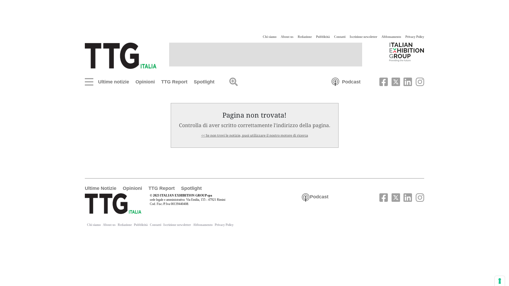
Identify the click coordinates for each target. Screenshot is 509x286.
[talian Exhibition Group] (406, 52)
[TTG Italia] (120, 55)
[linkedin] (407, 81)
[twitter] (395, 81)
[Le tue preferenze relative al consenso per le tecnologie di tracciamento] (500, 281)
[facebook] (383, 81)
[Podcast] (335, 81)
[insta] (418, 81)
